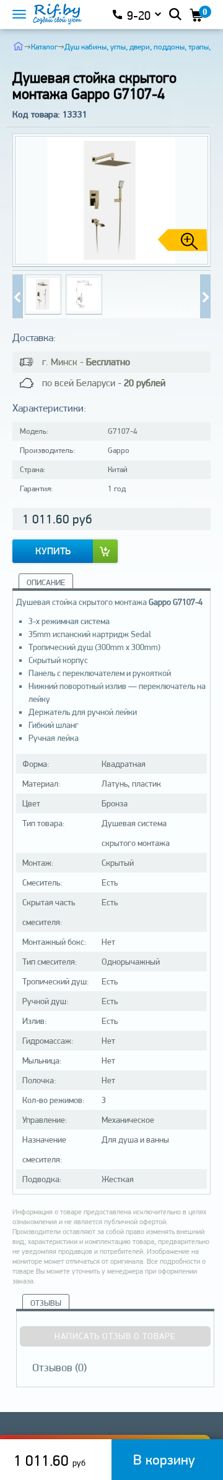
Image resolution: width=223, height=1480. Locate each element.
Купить (53, 551)
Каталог (44, 46)
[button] (196, 200)
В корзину (164, 1459)
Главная (18, 46)
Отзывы (45, 1303)
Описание (46, 582)
